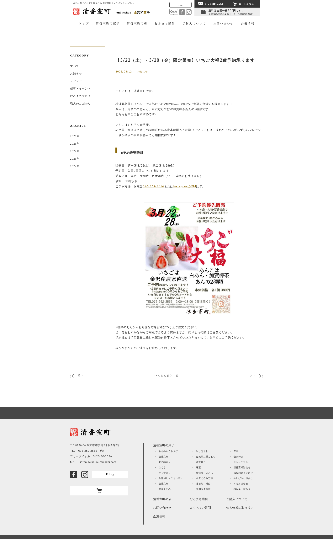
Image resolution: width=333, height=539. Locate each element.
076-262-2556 (153, 186)
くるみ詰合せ (241, 483)
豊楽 (236, 451)
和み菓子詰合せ (242, 489)
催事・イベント (80, 88)
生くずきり (165, 472)
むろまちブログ (80, 96)
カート (99, 490)
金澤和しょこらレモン (171, 478)
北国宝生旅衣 (203, 489)
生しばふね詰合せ (243, 478)
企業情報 (159, 516)
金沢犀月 (201, 462)
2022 (73, 166)
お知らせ (76, 73)
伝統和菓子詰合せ (243, 472)
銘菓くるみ (165, 489)
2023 (73, 158)
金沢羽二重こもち (205, 456)
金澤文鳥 (163, 456)
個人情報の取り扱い (240, 507)
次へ (252, 375)
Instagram (189, 12)
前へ (80, 375)
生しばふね (202, 451)
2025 (73, 143)
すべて (74, 66)
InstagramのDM (184, 186)
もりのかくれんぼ (168, 451)
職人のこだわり (80, 103)
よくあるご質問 (200, 507)
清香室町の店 (162, 499)
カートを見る (246, 4)
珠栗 (198, 467)
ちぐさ (162, 467)
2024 (73, 151)
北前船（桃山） (204, 483)
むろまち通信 (199, 499)
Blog (180, 4)
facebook (182, 12)
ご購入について (236, 499)
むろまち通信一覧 (166, 375)
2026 (73, 136)
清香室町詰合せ (242, 467)
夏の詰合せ (165, 462)
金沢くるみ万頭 (204, 478)
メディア (76, 81)
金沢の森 (238, 456)
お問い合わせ (162, 507)
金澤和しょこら (204, 472)
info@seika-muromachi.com (98, 461)
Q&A (173, 12)
